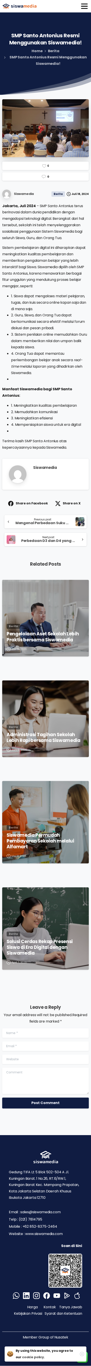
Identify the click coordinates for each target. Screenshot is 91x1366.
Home (37, 51)
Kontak (50, 1307)
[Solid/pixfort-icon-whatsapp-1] (16, 1295)
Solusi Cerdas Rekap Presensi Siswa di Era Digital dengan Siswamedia (40, 947)
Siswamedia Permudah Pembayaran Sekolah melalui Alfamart (40, 841)
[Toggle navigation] (84, 6)
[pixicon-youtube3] (57, 1295)
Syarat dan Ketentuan (63, 1313)
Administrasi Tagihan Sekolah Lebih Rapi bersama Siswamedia (43, 737)
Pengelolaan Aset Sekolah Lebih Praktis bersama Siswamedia (43, 636)
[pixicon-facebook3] (47, 1295)
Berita (53, 51)
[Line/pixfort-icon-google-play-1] (67, 1295)
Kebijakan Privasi (28, 1313)
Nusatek (61, 1337)
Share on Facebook (32, 503)
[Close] (82, 1354)
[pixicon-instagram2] (36, 1295)
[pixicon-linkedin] (26, 1295)
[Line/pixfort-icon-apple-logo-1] (77, 1295)
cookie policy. (33, 1357)
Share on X (71, 503)
